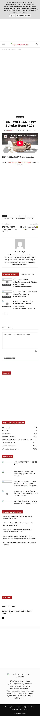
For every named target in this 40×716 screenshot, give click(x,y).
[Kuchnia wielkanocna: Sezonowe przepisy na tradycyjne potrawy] (7, 503)
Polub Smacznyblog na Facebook (19, 162)
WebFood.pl (10, 130)
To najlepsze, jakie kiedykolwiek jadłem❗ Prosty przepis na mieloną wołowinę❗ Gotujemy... (25, 484)
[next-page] (6, 313)
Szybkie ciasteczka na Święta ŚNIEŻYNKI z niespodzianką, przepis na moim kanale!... (26, 493)
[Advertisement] (20, 21)
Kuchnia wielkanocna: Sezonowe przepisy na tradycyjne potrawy (25, 502)
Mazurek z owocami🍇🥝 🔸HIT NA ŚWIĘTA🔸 (29, 228)
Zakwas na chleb (8, 606)
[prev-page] (3, 313)
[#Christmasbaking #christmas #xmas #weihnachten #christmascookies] (7, 294)
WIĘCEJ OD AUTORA (27, 274)
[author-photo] (20, 249)
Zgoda (12, 15)
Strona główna (6, 49)
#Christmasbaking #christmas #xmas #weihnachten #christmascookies (25, 294)
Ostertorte (6, 218)
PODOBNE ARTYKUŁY (10, 274)
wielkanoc (30, 218)
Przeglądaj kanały (16, 709)
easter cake (30, 216)
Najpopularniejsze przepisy (25, 707)
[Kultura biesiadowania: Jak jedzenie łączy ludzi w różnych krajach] (7, 474)
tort (12, 218)
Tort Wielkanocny (20, 218)
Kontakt (26, 709)
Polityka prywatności (23, 15)
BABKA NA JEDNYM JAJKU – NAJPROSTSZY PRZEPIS (10, 229)
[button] (3, 44)
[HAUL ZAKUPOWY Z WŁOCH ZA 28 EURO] (7, 464)
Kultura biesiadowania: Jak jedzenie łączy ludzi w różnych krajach (24, 474)
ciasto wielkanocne (13, 216)
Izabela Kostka (16, 49)
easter (23, 216)
